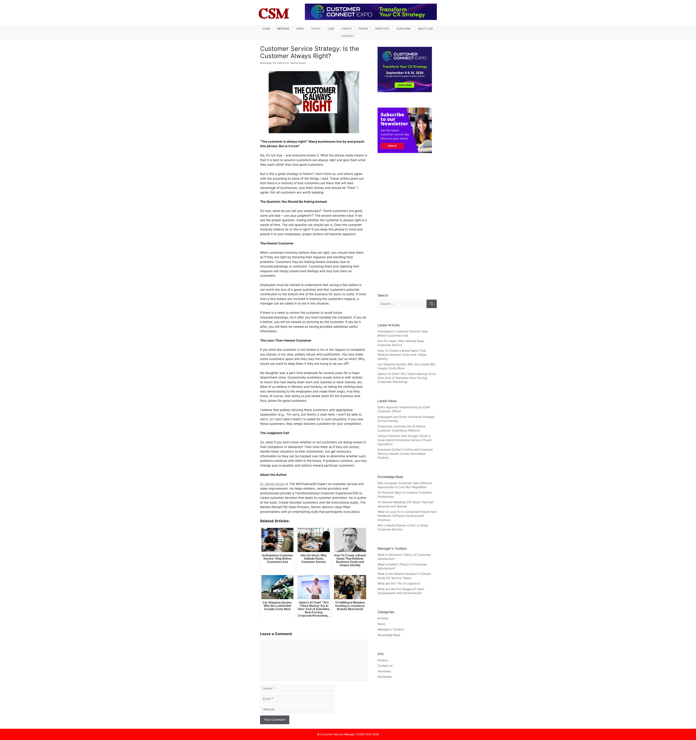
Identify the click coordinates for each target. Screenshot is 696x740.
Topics (315, 28)
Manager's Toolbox (391, 629)
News (300, 28)
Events (346, 28)
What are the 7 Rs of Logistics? (399, 583)
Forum (363, 28)
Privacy (383, 660)
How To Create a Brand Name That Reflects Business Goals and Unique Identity (402, 355)
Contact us (385, 665)
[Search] (431, 304)
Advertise (384, 671)
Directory (382, 28)
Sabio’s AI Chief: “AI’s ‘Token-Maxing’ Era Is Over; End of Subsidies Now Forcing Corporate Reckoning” (407, 378)
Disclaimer (385, 676)
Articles (283, 28)
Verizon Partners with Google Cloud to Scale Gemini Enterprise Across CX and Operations (404, 440)
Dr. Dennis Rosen (272, 484)
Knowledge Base (389, 635)
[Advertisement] (405, 222)
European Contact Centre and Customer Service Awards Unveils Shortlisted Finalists (405, 453)
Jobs (331, 28)
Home (266, 28)
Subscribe (404, 28)
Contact (347, 35)
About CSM (425, 28)
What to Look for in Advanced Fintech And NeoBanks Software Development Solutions (407, 516)
